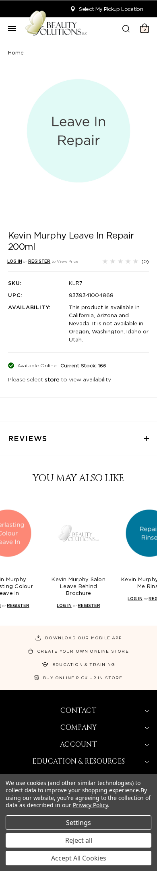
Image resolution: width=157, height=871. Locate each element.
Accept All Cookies (78, 858)
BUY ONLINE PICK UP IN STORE (82, 677)
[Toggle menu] (12, 29)
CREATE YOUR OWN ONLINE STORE (83, 651)
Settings (78, 822)
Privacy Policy (90, 805)
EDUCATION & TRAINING (83, 664)
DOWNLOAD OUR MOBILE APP (83, 637)
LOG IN (14, 261)
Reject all (78, 840)
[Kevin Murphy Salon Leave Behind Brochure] (78, 533)
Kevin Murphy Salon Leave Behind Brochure (78, 586)
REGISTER (39, 261)
